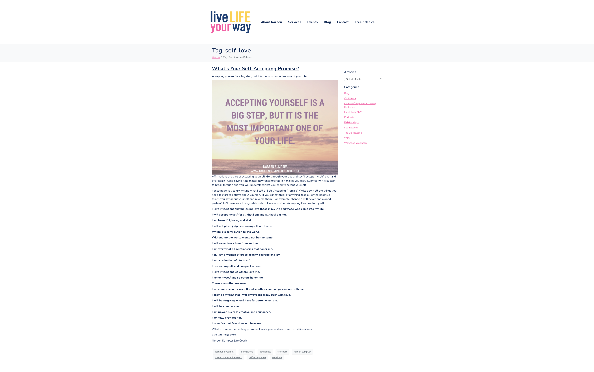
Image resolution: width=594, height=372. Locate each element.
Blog (327, 22)
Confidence (350, 98)
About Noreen (271, 22)
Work (347, 138)
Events (312, 22)
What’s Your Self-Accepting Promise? (255, 68)
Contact (343, 22)
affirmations (247, 351)
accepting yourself (224, 351)
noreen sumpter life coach (228, 357)
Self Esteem (351, 127)
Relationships (351, 122)
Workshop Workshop (355, 143)
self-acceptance (257, 357)
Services (294, 22)
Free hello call (366, 22)
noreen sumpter (302, 351)
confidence (265, 351)
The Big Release (353, 132)
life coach (282, 351)
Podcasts (349, 117)
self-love (277, 357)
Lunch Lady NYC (353, 112)
